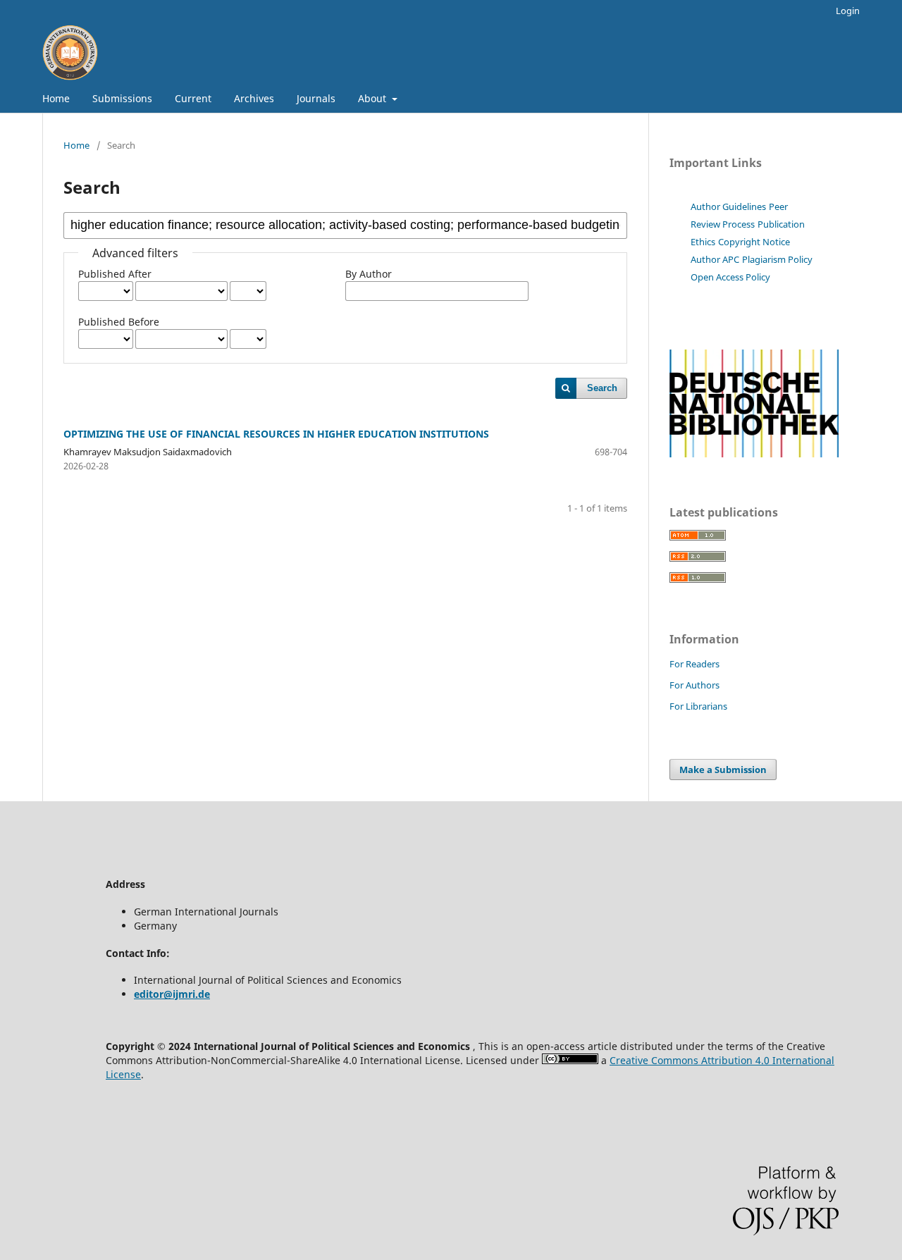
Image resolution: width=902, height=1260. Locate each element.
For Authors (694, 685)
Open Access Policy (730, 277)
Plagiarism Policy (777, 259)
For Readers (694, 663)
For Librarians (698, 706)
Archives (254, 98)
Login (848, 10)
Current (193, 98)
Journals (316, 98)
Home (56, 98)
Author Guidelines (728, 206)
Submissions (122, 98)
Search (602, 388)
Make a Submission (723, 769)
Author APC (715, 259)
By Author (368, 273)
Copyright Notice (754, 241)
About (373, 98)
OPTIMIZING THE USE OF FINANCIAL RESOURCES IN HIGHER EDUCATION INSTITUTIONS (276, 433)
